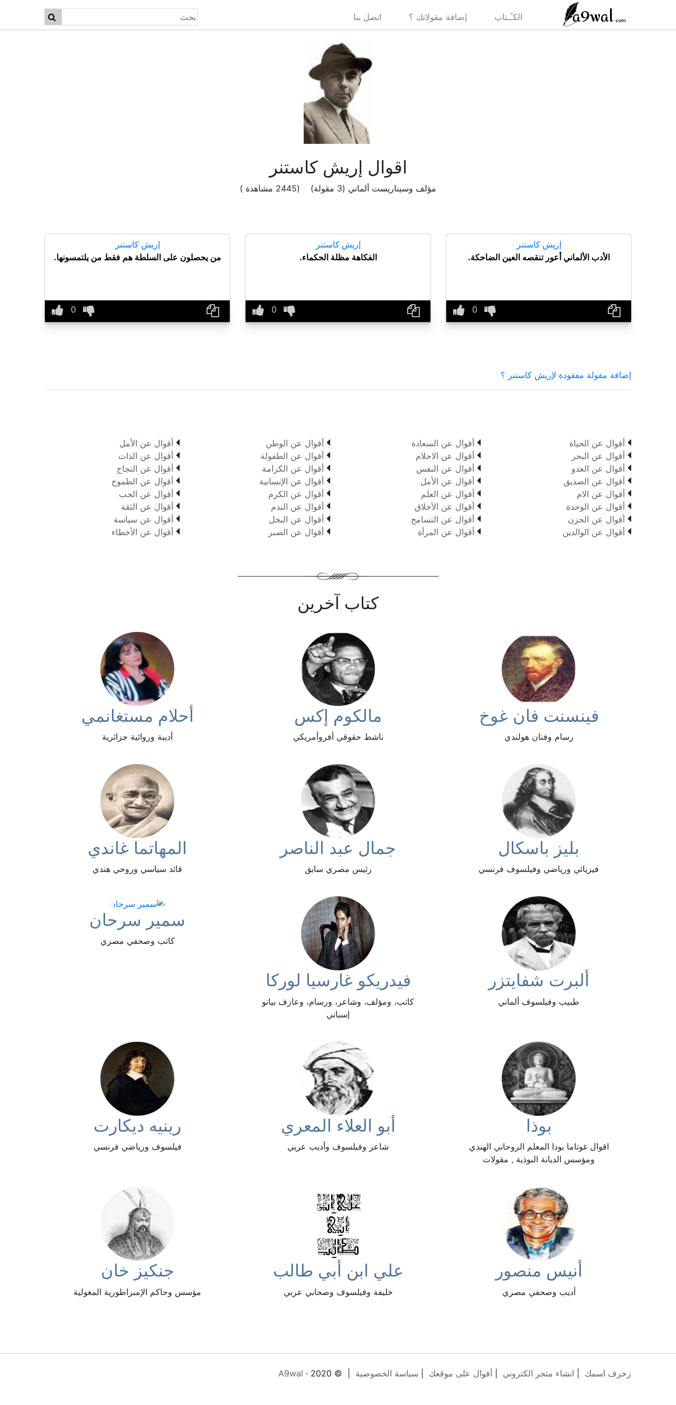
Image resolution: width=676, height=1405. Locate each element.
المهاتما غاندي (137, 848)
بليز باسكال (538, 848)
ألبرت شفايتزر (539, 980)
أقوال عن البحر (598, 456)
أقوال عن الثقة (147, 506)
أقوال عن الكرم (296, 494)
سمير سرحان (137, 920)
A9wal (290, 1373)
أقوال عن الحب (146, 494)
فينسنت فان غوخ (539, 715)
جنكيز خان (137, 1270)
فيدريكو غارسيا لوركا (338, 980)
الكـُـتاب (508, 17)
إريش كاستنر (539, 244)
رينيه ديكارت (137, 1125)
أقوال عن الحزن (596, 519)
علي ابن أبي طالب (338, 1270)
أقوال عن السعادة (442, 443)
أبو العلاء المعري (338, 1125)
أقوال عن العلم (447, 494)
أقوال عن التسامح (442, 519)
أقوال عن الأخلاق (444, 506)
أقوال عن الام (601, 494)
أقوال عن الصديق (594, 481)
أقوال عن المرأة (446, 532)
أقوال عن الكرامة (293, 468)
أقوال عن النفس (445, 468)
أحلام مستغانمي (137, 715)
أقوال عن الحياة (597, 443)
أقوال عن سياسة (143, 519)
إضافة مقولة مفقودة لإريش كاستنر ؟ (566, 375)
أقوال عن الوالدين (593, 532)
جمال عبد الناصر (338, 848)
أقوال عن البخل (296, 519)
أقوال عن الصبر (296, 532)
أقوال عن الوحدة (595, 506)
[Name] (52, 17)
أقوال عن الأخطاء (142, 532)
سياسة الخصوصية (386, 1373)
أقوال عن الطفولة (292, 456)
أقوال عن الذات (145, 456)
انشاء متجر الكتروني (538, 1373)
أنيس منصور (539, 1270)
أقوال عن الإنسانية (291, 481)
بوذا (539, 1125)
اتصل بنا (367, 17)
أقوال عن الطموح (142, 481)
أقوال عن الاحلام (445, 456)
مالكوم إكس (338, 715)
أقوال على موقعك (460, 1373)
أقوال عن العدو (598, 468)
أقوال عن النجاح (145, 468)
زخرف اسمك (608, 1373)
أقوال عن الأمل (447, 481)
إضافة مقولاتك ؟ (438, 17)
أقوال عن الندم (297, 506)
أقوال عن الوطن (295, 443)
